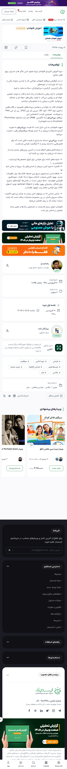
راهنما (30, 11)
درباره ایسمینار (55, 580)
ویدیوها (57, 574)
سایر (28, 387)
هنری (55, 387)
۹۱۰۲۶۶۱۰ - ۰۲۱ (42, 701)
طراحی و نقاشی (37, 387)
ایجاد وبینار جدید (54, 587)
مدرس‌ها (57, 620)
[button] (46, 764)
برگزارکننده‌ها (56, 614)
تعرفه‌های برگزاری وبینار (51, 594)
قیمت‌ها (38, 11)
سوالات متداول (54, 600)
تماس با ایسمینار (54, 627)
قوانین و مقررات (54, 607)
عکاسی (47, 387)
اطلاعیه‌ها (22, 11)
